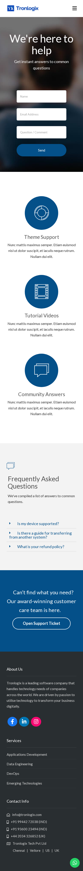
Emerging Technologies (24, 783)
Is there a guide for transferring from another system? (40, 535)
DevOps (13, 773)
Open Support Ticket (41, 623)
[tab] (41, 523)
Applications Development (27, 754)
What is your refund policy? (40, 546)
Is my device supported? (38, 523)
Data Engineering (20, 764)
